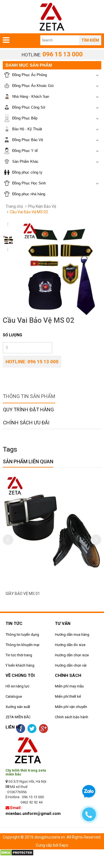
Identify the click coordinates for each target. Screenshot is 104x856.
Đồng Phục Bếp (24, 118)
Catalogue (14, 696)
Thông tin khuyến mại (22, 645)
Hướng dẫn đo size (70, 645)
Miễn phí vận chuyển (71, 707)
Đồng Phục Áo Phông (29, 75)
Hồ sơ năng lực (17, 686)
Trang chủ (14, 206)
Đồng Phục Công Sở (28, 107)
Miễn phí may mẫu (69, 686)
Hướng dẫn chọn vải (71, 665)
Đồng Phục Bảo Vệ (27, 140)
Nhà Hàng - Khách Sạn (30, 96)
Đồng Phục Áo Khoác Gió (33, 86)
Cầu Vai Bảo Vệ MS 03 (47, 593)
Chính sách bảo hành (71, 717)
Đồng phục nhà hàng (28, 194)
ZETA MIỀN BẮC (18, 717)
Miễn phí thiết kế (68, 696)
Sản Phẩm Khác (25, 161)
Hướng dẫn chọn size (72, 655)
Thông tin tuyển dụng (22, 634)
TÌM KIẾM (90, 40)
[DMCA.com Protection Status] (17, 852)
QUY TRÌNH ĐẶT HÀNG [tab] (28, 409)
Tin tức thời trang (19, 655)
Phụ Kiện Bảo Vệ (42, 206)
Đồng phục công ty (27, 172)
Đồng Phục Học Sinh (29, 183)
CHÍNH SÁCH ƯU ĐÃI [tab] (26, 423)
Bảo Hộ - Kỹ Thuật (27, 129)
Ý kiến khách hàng (20, 665)
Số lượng (12, 335)
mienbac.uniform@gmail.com (33, 813)
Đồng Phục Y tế (25, 151)
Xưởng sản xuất (18, 707)
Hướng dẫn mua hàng (72, 634)
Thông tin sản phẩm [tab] (29, 396)
